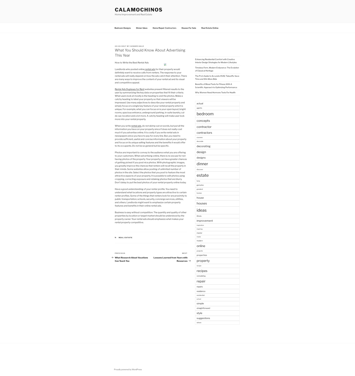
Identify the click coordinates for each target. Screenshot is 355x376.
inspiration (200, 225)
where (199, 323)
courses (200, 137)
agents (199, 108)
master (199, 233)
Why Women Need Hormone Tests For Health (215, 92)
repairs (200, 286)
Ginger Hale (137, 46)
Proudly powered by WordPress (128, 369)
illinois (199, 216)
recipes (202, 271)
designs (201, 157)
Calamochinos (139, 10)
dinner (202, 163)
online (201, 246)
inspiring (199, 229)
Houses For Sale (189, 28)
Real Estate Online (209, 28)
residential (201, 295)
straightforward (203, 308)
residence (201, 291)
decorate (200, 141)
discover (200, 169)
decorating (204, 146)
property (203, 261)
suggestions (203, 318)
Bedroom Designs (123, 28)
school (199, 299)
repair (201, 281)
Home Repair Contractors (164, 28)
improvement (205, 220)
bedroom (205, 113)
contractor (204, 127)
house (200, 197)
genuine (200, 185)
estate (203, 175)
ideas (202, 210)
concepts (203, 120)
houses (202, 203)
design (201, 152)
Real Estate (126, 238)
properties (202, 255)
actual (200, 103)
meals (199, 237)
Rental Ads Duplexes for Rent (129, 89)
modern (200, 241)
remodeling (201, 276)
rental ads (150, 69)
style (199, 313)
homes (199, 193)
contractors (204, 132)
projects (200, 251)
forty (198, 181)
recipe (199, 266)
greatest (200, 189)
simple (200, 303)
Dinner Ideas (141, 28)
